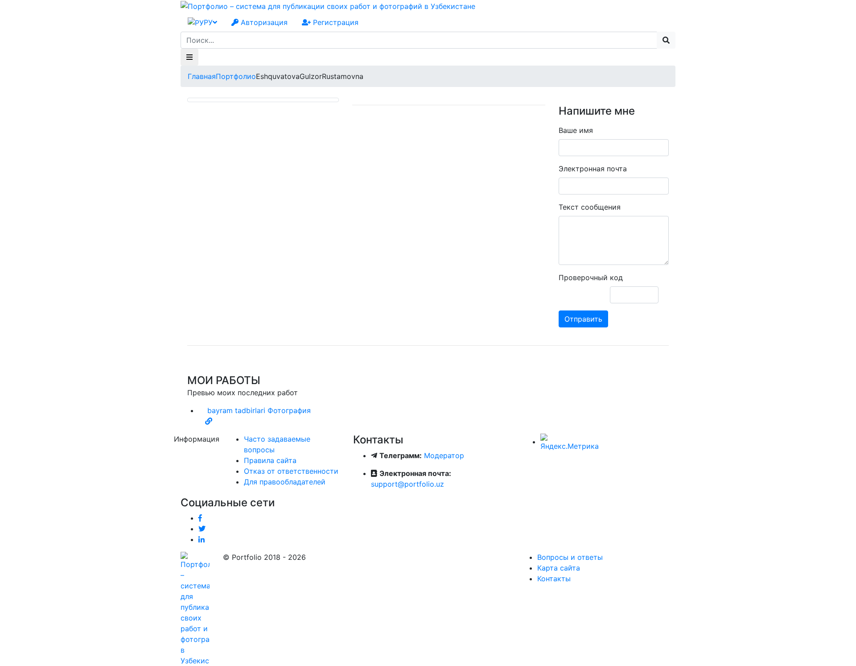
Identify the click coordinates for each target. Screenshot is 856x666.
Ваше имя (576, 130)
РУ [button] (208, 22)
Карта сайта (558, 567)
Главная (202, 76)
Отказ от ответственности (291, 471)
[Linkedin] (201, 539)
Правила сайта (270, 460)
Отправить (583, 318)
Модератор (444, 455)
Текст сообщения (590, 207)
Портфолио (236, 76)
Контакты (554, 578)
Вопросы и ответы (570, 557)
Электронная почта (593, 168)
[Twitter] (202, 528)
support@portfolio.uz (407, 484)
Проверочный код (591, 277)
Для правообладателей (284, 481)
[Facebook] (200, 517)
